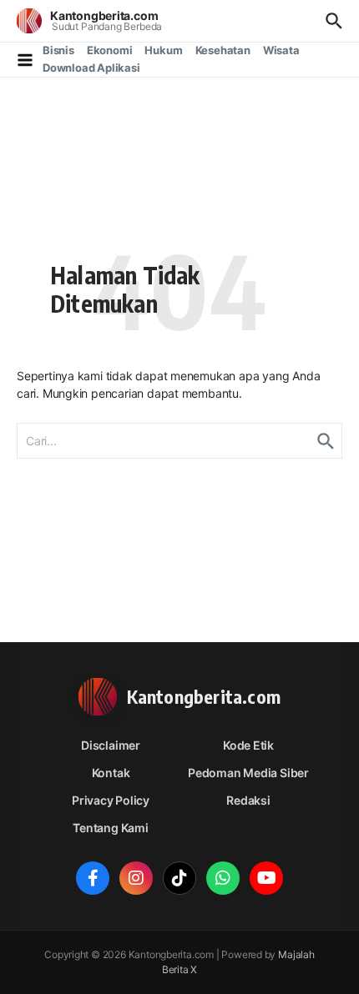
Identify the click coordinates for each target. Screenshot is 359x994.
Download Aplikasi (91, 67)
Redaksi (248, 800)
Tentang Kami (110, 828)
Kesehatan (222, 50)
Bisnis (58, 50)
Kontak (111, 773)
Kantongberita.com (104, 15)
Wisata (281, 50)
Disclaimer (110, 745)
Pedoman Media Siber (248, 773)
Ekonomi (110, 50)
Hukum (163, 50)
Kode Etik (248, 745)
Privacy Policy (110, 800)
